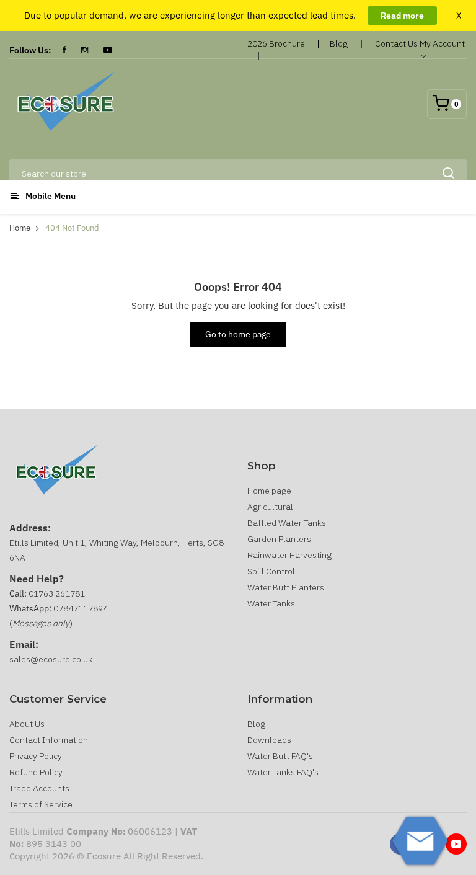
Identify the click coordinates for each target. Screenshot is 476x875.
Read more (402, 15)
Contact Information (48, 739)
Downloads (269, 739)
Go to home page (238, 334)
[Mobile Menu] (459, 195)
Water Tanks (271, 603)
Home (19, 228)
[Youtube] (456, 844)
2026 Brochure (276, 43)
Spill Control (271, 571)
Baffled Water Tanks (286, 522)
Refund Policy (36, 772)
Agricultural (270, 506)
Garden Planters (279, 538)
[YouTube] (107, 50)
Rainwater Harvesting (289, 555)
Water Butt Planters (285, 587)
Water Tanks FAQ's (283, 772)
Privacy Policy (35, 756)
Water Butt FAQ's (280, 756)
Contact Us (396, 43)
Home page (269, 490)
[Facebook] (64, 50)
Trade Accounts (39, 788)
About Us (27, 723)
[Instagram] (84, 50)
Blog (339, 43)
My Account (442, 43)
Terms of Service (41, 804)
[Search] (448, 174)
